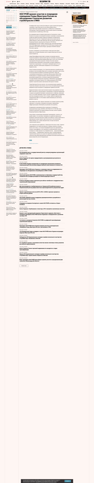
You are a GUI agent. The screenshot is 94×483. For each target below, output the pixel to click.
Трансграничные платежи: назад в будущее (11, 118)
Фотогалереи (82, 3)
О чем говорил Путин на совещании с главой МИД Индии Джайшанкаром (11, 180)
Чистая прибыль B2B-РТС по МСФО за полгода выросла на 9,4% (11, 57)
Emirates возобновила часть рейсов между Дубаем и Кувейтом (11, 127)
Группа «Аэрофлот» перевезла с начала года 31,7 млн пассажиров (11, 122)
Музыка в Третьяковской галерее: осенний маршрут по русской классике (11, 191)
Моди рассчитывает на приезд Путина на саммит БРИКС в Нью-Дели (11, 208)
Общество (57, 3)
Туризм (83, 5)
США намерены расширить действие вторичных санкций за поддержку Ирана (11, 63)
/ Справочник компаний (29, 11)
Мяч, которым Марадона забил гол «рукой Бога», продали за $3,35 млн (11, 38)
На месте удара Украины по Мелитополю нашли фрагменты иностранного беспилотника (11, 105)
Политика (52, 3)
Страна (44, 5)
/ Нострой (35, 11)
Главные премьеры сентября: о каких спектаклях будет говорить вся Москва (11, 186)
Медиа (42, 3)
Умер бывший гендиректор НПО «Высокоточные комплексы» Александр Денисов (11, 144)
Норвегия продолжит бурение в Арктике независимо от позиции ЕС (11, 133)
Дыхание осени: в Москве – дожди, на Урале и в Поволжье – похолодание (11, 162)
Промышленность (50, 5)
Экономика (23, 3)
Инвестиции (32, 3)
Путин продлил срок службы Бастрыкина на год (11, 138)
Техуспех (65, 5)
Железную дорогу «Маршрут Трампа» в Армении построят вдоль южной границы (11, 157)
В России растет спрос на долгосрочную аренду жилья (11, 203)
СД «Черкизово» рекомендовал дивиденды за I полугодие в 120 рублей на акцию (11, 50)
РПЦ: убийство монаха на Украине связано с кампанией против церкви (11, 98)
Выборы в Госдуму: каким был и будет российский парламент (81, 9)
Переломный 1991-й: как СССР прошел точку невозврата (37, 9)
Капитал (40, 5)
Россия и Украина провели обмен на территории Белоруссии (11, 69)
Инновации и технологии (58, 5)
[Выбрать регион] (78, 1)
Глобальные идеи (13, 3)
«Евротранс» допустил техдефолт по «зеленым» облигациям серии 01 (11, 150)
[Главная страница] (45, 2)
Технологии (38, 3)
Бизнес (18, 3)
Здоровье (70, 5)
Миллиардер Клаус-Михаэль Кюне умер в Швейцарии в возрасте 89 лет (11, 174)
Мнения (77, 3)
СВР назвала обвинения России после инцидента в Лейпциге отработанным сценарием (11, 197)
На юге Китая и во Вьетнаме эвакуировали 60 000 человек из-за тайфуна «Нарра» (11, 75)
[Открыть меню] (87, 1)
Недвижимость (46, 3)
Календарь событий (8, 10)
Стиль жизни (67, 3)
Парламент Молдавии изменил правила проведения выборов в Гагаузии (10, 33)
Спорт (74, 5)
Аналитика (36, 5)
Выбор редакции (23, 9)
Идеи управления (21, 5)
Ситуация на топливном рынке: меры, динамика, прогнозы (58, 9)
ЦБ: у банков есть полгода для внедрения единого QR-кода (11, 93)
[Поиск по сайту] (81, 1)
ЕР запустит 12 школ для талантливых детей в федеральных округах (11, 44)
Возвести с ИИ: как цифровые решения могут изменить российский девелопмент (11, 112)
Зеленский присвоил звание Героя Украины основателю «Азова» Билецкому (10, 168)
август (14, 10)
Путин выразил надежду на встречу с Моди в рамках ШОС (11, 214)
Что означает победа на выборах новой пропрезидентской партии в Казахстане (11, 87)
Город (27, 5)
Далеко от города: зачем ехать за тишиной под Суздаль (11, 81)
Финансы (27, 3)
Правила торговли (14, 5)
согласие (39, 481)
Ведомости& (31, 5)
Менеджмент (62, 3)
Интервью (73, 3)
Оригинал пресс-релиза (33, 143)
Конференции (78, 5)
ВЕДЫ (9, 5)
